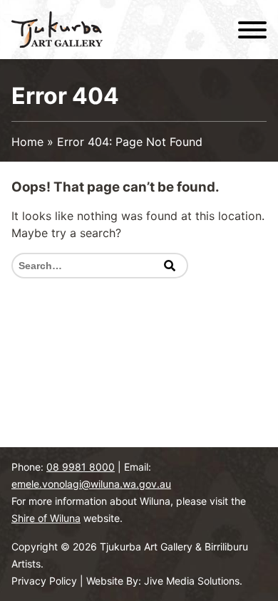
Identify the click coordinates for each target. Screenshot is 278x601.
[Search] (170, 265)
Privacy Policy (44, 581)
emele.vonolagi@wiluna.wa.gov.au (91, 484)
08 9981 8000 (80, 467)
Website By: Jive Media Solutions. (164, 581)
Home (27, 142)
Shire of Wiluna (46, 518)
